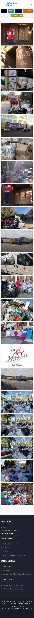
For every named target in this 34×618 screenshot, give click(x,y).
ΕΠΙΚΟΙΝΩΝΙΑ (7, 527)
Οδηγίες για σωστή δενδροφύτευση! (14, 555)
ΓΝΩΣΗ (18, 11)
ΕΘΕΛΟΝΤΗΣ (6, 548)
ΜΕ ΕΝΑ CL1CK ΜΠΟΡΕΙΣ (10, 544)
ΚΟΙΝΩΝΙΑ (28, 11)
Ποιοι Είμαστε (7, 566)
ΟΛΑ (3, 11)
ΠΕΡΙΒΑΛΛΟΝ (17, 15)
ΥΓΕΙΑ (11, 11)
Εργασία (5, 551)
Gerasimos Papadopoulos (23, 609)
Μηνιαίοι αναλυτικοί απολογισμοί (13, 585)
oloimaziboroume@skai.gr (9, 530)
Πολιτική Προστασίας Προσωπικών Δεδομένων (17, 574)
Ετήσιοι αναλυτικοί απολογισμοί (13, 589)
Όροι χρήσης (7, 570)
